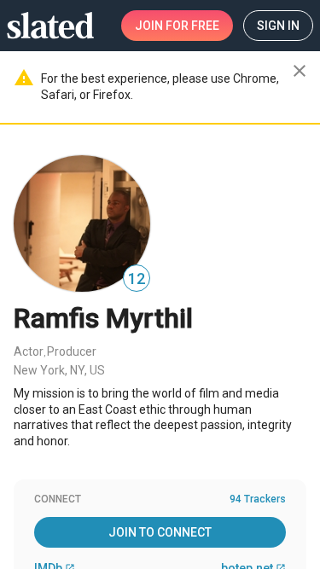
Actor (29, 351)
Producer (71, 351)
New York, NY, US (59, 370)
